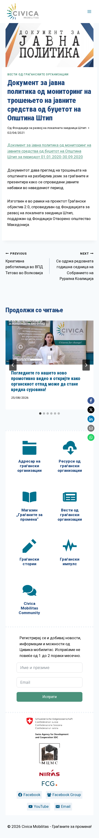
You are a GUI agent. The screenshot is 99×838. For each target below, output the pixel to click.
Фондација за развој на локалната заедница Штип (49, 128)
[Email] (90, 428)
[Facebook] (90, 400)
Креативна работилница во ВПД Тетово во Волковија (24, 263)
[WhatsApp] (90, 437)
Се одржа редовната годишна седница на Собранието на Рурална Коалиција (74, 266)
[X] (90, 409)
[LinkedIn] (90, 419)
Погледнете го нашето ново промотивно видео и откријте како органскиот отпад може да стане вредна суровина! (45, 381)
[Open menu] (89, 11)
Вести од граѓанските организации (38, 74)
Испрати (49, 697)
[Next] (86, 365)
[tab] (40, 413)
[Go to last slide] (13, 365)
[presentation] (49, 343)
